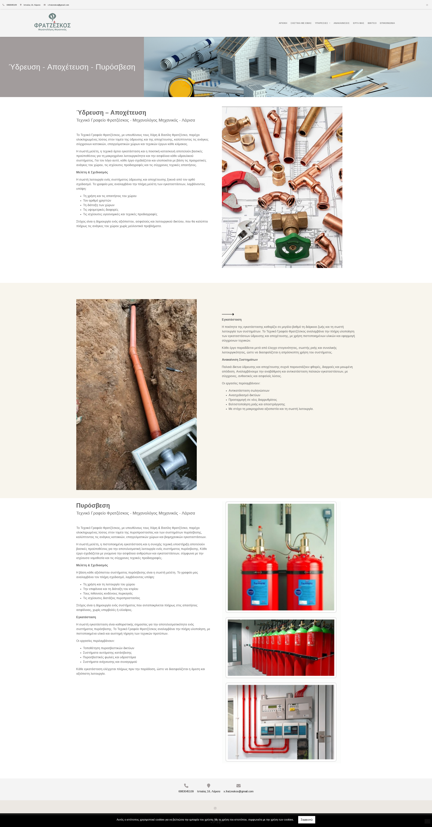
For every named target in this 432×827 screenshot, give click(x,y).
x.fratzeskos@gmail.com (58, 5)
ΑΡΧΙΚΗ (283, 23)
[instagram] (427, 5)
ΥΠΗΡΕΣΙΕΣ (322, 23)
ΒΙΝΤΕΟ (372, 23)
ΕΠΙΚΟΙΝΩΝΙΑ (387, 23)
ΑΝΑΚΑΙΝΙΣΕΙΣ (342, 23)
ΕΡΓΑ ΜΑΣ (358, 23)
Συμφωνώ (307, 819)
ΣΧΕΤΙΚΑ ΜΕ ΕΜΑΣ (301, 23)
